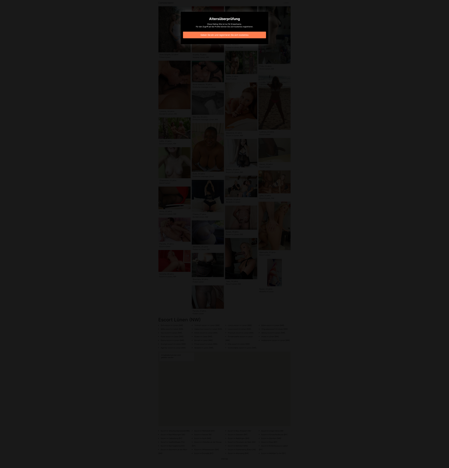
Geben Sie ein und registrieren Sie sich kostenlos (224, 35)
